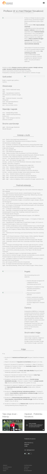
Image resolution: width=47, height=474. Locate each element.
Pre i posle (26, 468)
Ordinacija (5, 465)
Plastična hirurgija (28, 465)
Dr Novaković (5, 468)
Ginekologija (26, 467)
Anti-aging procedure (7, 467)
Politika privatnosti (28, 470)
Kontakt (4, 470)
